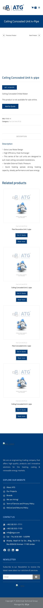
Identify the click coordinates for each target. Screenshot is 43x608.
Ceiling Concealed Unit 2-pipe (21, 287)
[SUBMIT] (36, 577)
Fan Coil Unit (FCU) (15, 121)
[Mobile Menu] (38, 7)
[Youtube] (17, 550)
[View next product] (39, 35)
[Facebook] (4, 550)
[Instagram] (9, 550)
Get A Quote (9, 87)
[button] (10, 106)
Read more (21, 241)
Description (21, 136)
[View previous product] (3, 35)
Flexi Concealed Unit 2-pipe (21, 346)
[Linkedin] (13, 550)
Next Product (33, 35)
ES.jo (27, 604)
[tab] (21, 136)
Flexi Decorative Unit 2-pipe (21, 229)
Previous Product (11, 35)
